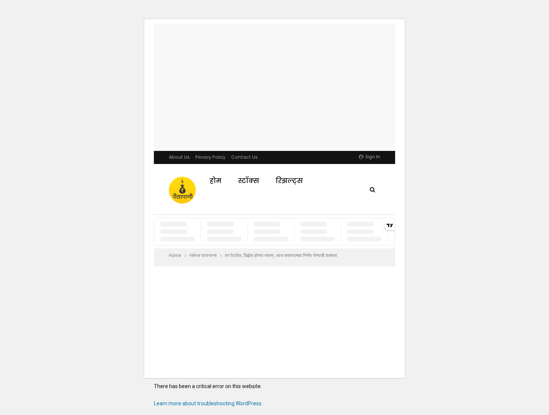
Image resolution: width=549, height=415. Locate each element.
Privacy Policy (210, 157)
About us (179, 157)
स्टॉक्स (248, 180)
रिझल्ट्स (289, 180)
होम (215, 180)
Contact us (244, 157)
